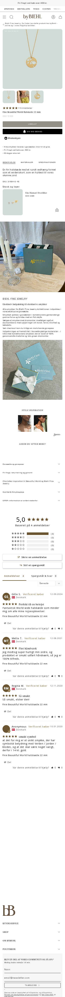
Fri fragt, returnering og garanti (17, 472)
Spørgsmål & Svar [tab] (41, 575)
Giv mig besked (34, 131)
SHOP (5, 932)
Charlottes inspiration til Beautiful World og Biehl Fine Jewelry (28, 482)
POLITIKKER (9, 949)
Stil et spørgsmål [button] (34, 565)
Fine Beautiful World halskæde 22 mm (25, 616)
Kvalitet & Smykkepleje (13, 492)
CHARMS (46, 9)
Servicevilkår (48, 994)
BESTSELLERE (23, 9)
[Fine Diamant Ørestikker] (13, 202)
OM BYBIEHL (9, 940)
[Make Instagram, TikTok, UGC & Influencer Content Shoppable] (57, 435)
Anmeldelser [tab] (12, 575)
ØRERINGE (9, 9)
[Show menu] (4, 17)
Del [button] (9, 623)
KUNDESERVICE (11, 923)
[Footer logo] (9, 910)
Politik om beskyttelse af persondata (21, 994)
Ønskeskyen (14, 138)
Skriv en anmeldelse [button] (34, 557)
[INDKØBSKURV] (60, 17)
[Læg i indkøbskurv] (57, 210)
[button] (24, 423)
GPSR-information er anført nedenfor (20, 500)
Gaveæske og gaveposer (13, 464)
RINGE (36, 9)
